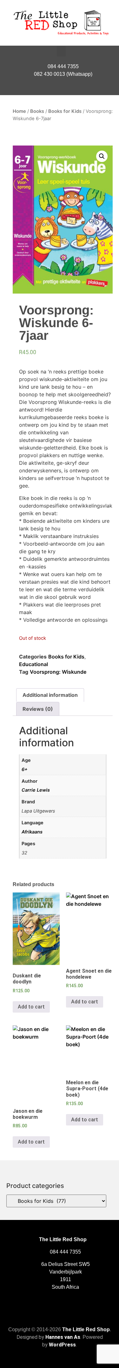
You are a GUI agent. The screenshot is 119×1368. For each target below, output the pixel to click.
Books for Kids (65, 111)
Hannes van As (62, 1337)
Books (37, 111)
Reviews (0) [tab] (38, 709)
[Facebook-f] (59, 88)
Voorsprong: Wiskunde (58, 672)
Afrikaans (32, 831)
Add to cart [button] (31, 1007)
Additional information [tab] (50, 695)
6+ (25, 769)
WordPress (62, 1345)
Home (19, 111)
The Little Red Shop (86, 1329)
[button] (61, 51)
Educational (33, 664)
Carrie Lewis (36, 790)
